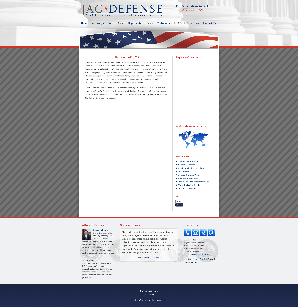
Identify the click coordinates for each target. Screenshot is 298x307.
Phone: (187, 251)
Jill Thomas (88, 260)
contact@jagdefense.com (200, 254)
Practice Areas (116, 23)
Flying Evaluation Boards (189, 185)
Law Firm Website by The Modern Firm (149, 300)
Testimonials (165, 23)
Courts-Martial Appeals (188, 178)
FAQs (179, 23)
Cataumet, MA (190, 262)
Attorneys (98, 23)
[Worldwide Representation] (194, 140)
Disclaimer (149, 294)
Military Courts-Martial (188, 161)
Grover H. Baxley (101, 230)
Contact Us (209, 23)
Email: (187, 254)
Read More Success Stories (149, 257)
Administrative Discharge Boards (192, 168)
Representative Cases (140, 23)
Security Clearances (186, 165)
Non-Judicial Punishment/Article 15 (193, 182)
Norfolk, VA (205, 259)
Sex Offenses (184, 171)
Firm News (192, 23)
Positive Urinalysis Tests (188, 175)
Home (84, 23)
